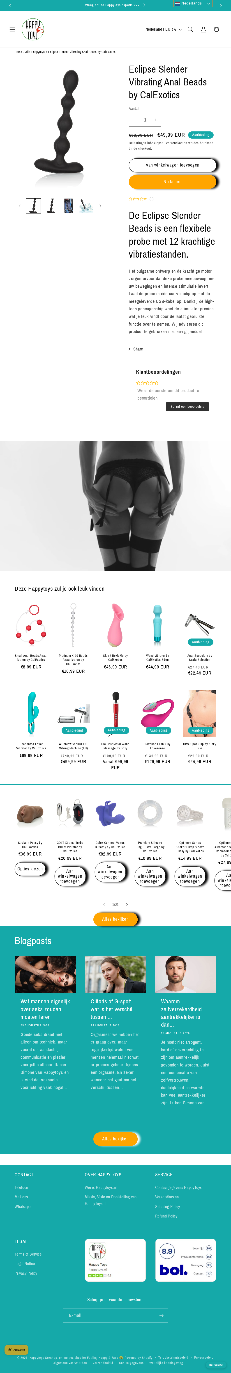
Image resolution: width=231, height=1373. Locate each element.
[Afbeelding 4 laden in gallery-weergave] (86, 206)
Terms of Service (28, 1254)
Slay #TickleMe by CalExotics (115, 658)
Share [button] (138, 349)
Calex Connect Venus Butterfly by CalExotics (110, 845)
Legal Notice (25, 1263)
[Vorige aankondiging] (10, 5)
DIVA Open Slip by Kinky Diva (199, 746)
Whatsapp (23, 1206)
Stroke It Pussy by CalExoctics (30, 845)
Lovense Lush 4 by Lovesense (158, 746)
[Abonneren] (161, 1316)
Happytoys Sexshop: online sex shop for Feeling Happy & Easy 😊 (77, 1357)
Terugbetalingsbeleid (173, 1357)
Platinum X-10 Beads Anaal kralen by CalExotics (73, 660)
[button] (12, 29)
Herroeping (216, 1365)
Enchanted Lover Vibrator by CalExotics (31, 746)
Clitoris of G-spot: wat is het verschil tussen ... (111, 1009)
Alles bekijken (115, 919)
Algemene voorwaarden (70, 1363)
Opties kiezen (30, 869)
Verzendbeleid (103, 1363)
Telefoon (21, 1187)
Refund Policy (166, 1216)
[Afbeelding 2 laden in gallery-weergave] (51, 206)
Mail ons (21, 1197)
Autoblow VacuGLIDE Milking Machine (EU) (73, 746)
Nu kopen (172, 181)
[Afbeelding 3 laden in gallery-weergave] (68, 206)
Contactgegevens (131, 1363)
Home (18, 52)
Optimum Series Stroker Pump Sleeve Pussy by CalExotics (190, 847)
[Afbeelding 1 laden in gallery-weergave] (33, 206)
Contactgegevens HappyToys (178, 1187)
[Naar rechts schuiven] (100, 206)
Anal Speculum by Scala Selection (199, 658)
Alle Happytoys (35, 52)
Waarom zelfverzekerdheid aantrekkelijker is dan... (181, 1013)
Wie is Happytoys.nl (101, 1187)
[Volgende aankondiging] (221, 5)
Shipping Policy (167, 1206)
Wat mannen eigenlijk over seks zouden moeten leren (45, 1009)
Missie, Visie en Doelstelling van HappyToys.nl (111, 1200)
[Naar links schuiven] (20, 206)
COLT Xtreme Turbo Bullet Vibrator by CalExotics (70, 847)
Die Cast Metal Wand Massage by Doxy (115, 746)
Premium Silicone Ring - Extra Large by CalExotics (150, 847)
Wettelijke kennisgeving (166, 1363)
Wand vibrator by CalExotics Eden (157, 658)
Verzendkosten (176, 143)
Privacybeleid (204, 1357)
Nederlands (191, 3)
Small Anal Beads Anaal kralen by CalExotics (31, 658)
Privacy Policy (26, 1273)
